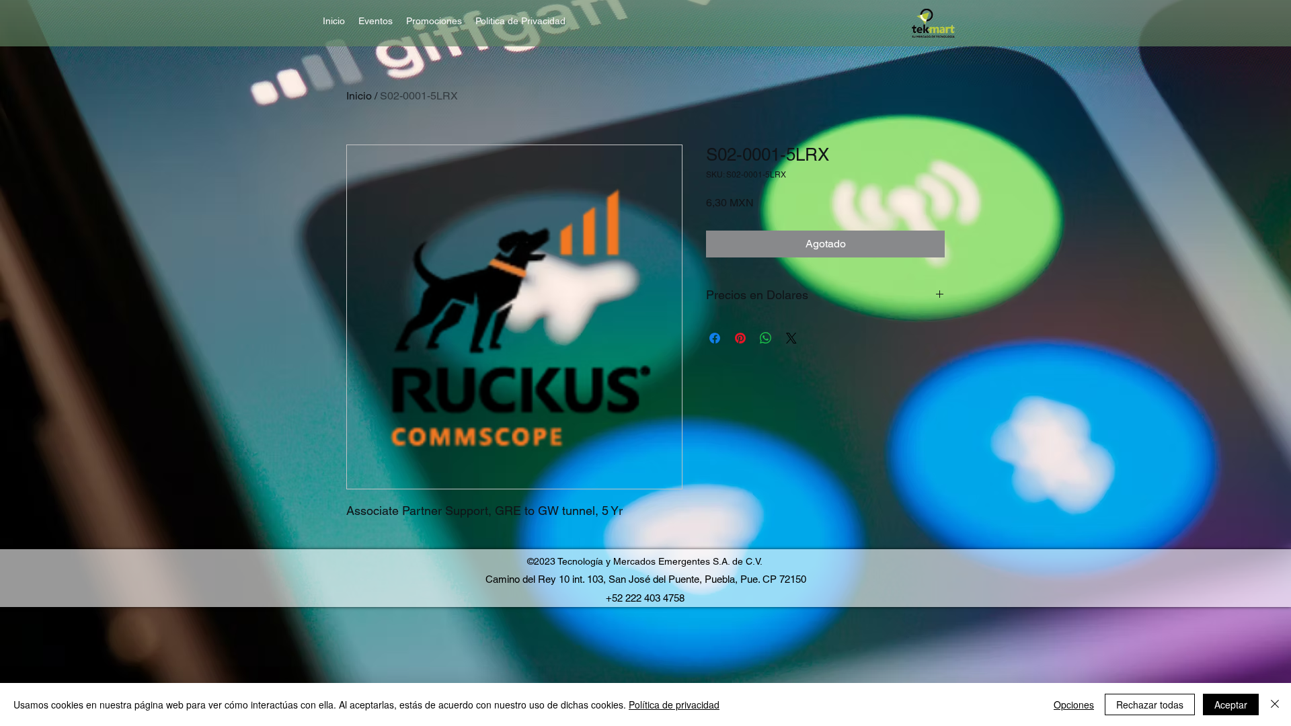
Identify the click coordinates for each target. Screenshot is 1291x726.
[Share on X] (791, 338)
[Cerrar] (1275, 704)
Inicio (359, 95)
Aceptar (1230, 704)
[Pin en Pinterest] (740, 338)
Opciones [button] (1074, 704)
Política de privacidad (674, 704)
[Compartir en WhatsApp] (766, 338)
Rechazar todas (1149, 704)
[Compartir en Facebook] (715, 338)
